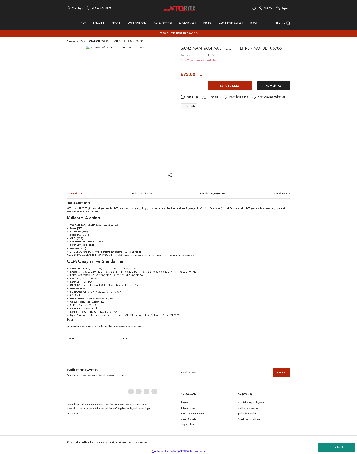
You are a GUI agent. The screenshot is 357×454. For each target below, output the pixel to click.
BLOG (254, 23)
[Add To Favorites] (235, 97)
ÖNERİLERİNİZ (281, 193)
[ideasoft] (159, 451)
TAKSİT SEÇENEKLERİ (213, 193)
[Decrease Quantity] (184, 85)
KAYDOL (281, 372)
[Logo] (178, 8)
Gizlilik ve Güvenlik (248, 408)
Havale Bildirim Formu (192, 413)
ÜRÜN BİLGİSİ (75, 193)
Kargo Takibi (187, 424)
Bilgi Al (339, 447)
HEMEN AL (273, 85)
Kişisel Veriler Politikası (249, 419)
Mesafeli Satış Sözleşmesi (251, 402)
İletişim (184, 402)
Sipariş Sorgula (188, 419)
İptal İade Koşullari (247, 413)
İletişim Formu (188, 408)
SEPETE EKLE (230, 85)
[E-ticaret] (178, 451)
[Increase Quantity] (200, 85)
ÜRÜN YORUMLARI (141, 193)
